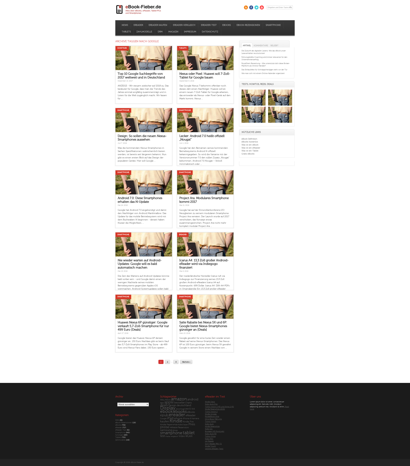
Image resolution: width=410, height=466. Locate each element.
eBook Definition (249, 139)
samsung (166, 430)
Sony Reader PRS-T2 (213, 444)
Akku (162, 400)
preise (164, 427)
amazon (179, 399)
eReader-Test (209, 25)
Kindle (176, 420)
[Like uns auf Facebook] (251, 7)
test (162, 436)
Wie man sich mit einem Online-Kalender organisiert (263, 73)
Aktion (168, 400)
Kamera (195, 418)
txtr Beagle (209, 441)
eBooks (226, 25)
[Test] (254, 105)
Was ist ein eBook (250, 145)
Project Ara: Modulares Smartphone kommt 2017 (204, 200)
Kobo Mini (209, 439)
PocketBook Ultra (212, 416)
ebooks (180, 411)
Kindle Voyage (211, 414)
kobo (180, 424)
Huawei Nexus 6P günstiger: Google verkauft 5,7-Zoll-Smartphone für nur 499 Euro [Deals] (143, 326)
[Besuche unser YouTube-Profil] (262, 7)
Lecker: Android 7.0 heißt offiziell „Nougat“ (202, 137)
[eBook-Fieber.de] (138, 15)
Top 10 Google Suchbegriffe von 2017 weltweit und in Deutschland (141, 75)
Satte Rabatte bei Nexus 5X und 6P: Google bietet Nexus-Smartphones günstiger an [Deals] (203, 326)
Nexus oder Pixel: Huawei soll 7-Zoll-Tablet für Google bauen (204, 75)
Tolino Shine (210, 436)
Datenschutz (210, 31)
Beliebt (274, 45)
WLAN (188, 436)
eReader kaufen (158, 25)
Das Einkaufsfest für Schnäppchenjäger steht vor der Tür (264, 70)
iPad (170, 418)
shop (175, 430)
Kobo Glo (209, 429)
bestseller (179, 402)
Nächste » (186, 362)
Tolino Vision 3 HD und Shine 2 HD (219, 407)
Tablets (126, 31)
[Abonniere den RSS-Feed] (246, 7)
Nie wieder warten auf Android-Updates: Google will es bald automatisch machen (140, 264)
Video (182, 436)
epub (164, 415)
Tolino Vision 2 (211, 412)
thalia (167, 436)
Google (163, 419)
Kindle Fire (188, 421)
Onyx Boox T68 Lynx (213, 419)
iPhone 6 (187, 418)
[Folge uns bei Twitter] (256, 7)
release (174, 427)
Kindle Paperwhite (169, 424)
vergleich (174, 436)
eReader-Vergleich (184, 25)
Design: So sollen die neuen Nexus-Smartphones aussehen (142, 137)
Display (168, 408)
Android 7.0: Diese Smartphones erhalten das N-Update (140, 200)
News (125, 25)
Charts (188, 402)
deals (164, 405)
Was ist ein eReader (251, 148)
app (162, 403)
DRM (160, 31)
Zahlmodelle (144, 31)
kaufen (164, 421)
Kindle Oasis (210, 402)
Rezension (183, 427)
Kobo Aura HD (211, 434)
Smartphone (273, 25)
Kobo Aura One (211, 404)
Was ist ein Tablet (250, 151)
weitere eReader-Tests (214, 449)
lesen (185, 424)
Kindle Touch (210, 446)
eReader (138, 25)
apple (169, 402)
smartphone (171, 433)
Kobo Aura (209, 424)
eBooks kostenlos (250, 142)
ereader (177, 415)
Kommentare (261, 45)
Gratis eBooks (248, 154)
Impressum (190, 31)
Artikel (247, 45)
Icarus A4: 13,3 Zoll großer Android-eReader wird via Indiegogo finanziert (204, 264)
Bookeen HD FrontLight (214, 431)
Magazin (173, 31)
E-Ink (192, 408)
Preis (192, 424)
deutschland (184, 405)
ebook (166, 411)
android (192, 399)
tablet (189, 432)
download (180, 409)
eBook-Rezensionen (248, 25)
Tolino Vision (210, 421)
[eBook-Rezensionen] (254, 123)
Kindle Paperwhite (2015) (215, 409)
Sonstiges (122, 48)
